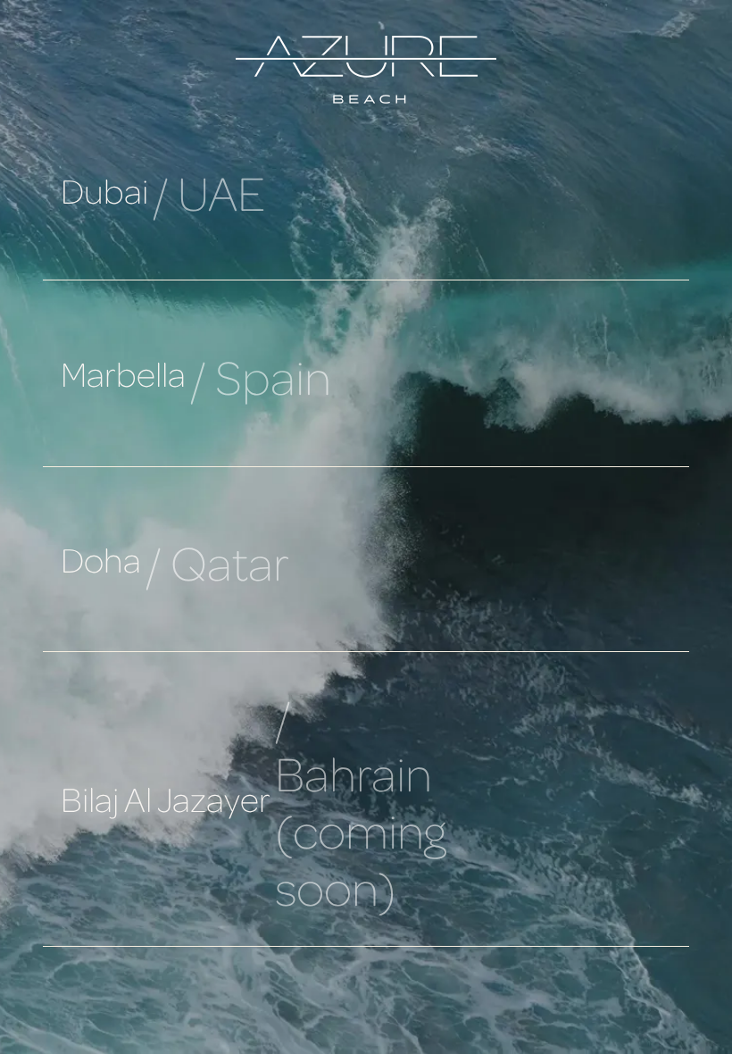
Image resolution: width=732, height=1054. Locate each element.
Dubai (104, 190)
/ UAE (209, 192)
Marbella (123, 373)
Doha (101, 559)
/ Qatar (217, 561)
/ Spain (260, 376)
